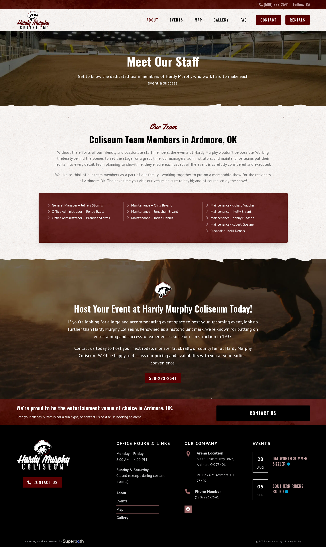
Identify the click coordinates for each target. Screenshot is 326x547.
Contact (268, 20)
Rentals (297, 20)
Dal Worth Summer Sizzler (290, 461)
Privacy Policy (293, 541)
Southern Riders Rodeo (288, 488)
